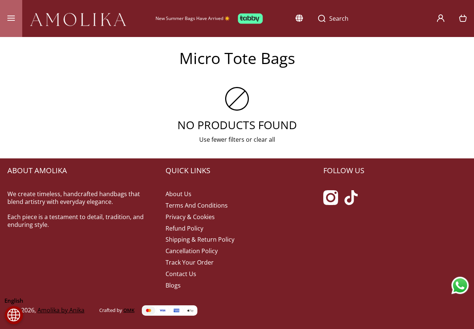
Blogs (173, 285)
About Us (178, 194)
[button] (463, 18)
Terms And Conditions (197, 205)
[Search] (318, 18)
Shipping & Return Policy (200, 239)
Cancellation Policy (192, 251)
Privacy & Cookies (190, 217)
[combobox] (370, 18)
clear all (264, 140)
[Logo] (78, 18)
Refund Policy (184, 228)
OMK (128, 310)
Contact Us (181, 274)
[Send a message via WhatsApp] (460, 285)
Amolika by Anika (60, 310)
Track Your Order (190, 262)
